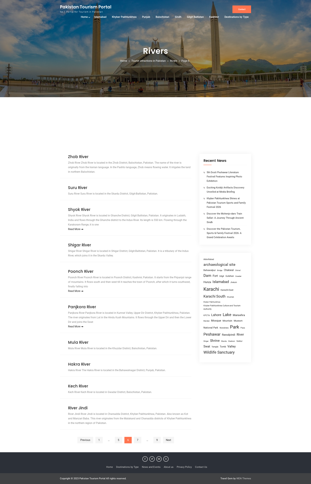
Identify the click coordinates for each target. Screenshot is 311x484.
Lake (227, 314)
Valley (231, 346)
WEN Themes (243, 478)
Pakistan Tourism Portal (85, 7)
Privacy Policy (184, 467)
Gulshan (229, 276)
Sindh (178, 16)
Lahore (216, 315)
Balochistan (162, 16)
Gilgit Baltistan (195, 16)
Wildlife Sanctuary (219, 352)
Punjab (146, 16)
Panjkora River (82, 307)
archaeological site (219, 264)
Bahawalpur (209, 270)
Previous (85, 440)
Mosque (216, 320)
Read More (74, 229)
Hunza (207, 282)
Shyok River (79, 209)
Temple (215, 347)
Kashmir (214, 16)
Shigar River (79, 245)
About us (168, 467)
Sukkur (239, 341)
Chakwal (229, 270)
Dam (207, 275)
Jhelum (233, 282)
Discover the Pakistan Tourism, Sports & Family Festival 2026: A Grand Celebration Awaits (224, 233)
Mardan (206, 321)
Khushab (230, 297)
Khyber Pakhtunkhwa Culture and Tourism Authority (222, 307)
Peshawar (211, 334)
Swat (206, 346)
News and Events (151, 467)
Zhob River (78, 156)
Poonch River (80, 271)
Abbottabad (208, 259)
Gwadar (238, 276)
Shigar (206, 341)
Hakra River (79, 364)
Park (234, 327)
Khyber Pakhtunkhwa (124, 16)
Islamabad (100, 16)
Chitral (238, 270)
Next (168, 440)
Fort (215, 275)
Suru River (77, 187)
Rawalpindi (228, 334)
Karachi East (227, 290)
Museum (238, 320)
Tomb (223, 346)
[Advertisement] (155, 129)
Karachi (211, 289)
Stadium (231, 341)
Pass (243, 328)
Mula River (78, 342)
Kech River (78, 386)
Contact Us (201, 467)
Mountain (227, 320)
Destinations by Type (237, 16)
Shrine (215, 341)
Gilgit (221, 276)
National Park (210, 327)
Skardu (224, 341)
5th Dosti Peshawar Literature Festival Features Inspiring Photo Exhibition (224, 176)
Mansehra (239, 315)
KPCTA (206, 315)
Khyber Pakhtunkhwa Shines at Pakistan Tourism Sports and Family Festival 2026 (226, 202)
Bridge (219, 270)
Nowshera (224, 328)
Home (84, 16)
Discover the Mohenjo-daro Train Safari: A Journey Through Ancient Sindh (225, 218)
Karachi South (214, 296)
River (240, 334)
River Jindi (77, 408)
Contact (241, 9)
